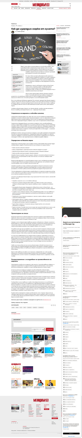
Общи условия (13, 430)
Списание (61, 8)
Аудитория (53, 422)
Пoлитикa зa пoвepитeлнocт (22, 430)
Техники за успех (31, 413)
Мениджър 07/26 (60, 1)
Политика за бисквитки (31, 430)
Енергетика (30, 408)
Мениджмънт (27, 8)
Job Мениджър (31, 414)
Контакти (24, 426)
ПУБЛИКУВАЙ (50, 329)
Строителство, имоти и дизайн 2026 (44, 1)
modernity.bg (21, 1)
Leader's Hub (54, 410)
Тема (52, 408)
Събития (69, 8)
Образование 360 (54, 1)
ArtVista (53, 412)
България (15, 8)
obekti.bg (31, 1)
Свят (19, 8)
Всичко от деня (50, 8)
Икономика (30, 409)
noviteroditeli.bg (26, 1)
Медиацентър (54, 423)
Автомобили (46, 404)
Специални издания (55, 416)
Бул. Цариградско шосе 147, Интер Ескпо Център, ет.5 (31, 427)
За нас (53, 421)
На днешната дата (39, 413)
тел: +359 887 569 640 (26, 428)
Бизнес (22, 8)
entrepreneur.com (47, 299)
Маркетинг (39, 8)
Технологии (33, 8)
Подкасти (65, 8)
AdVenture (53, 411)
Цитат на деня (38, 414)
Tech (52, 409)
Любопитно (44, 8)
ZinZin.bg (35, 1)
